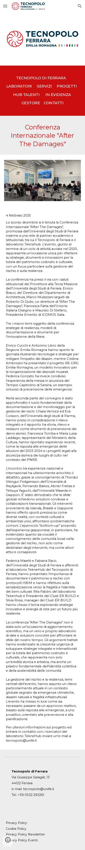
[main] (42, 91)
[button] (5, 6)
